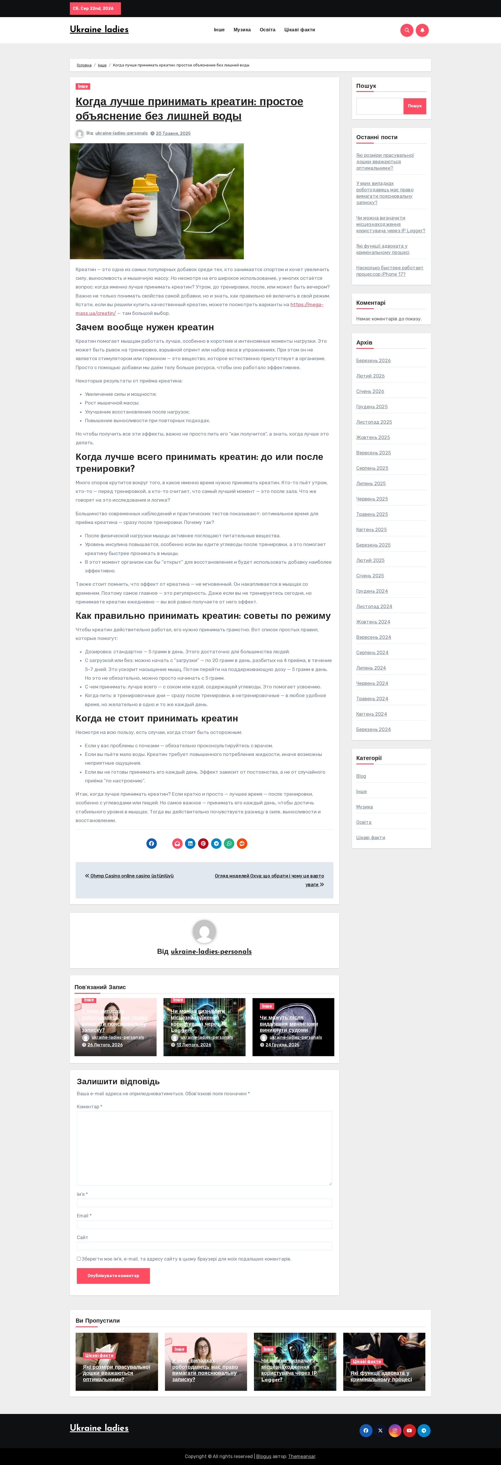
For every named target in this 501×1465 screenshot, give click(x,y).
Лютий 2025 (370, 560)
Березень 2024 (373, 729)
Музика (242, 30)
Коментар (89, 1106)
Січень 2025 (370, 576)
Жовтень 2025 (373, 437)
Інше (219, 30)
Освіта (268, 30)
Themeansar (301, 1456)
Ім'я (82, 1194)
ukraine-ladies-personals (121, 133)
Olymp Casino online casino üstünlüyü (132, 876)
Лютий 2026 (370, 376)
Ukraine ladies (99, 30)
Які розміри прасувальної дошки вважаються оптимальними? (385, 162)
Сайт (82, 1237)
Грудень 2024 (372, 591)
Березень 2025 (373, 545)
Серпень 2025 (372, 468)
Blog (361, 776)
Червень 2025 (372, 499)
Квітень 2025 (371, 529)
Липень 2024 (371, 668)
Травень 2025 (372, 514)
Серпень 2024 (372, 652)
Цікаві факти (299, 30)
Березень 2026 (373, 360)
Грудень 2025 (372, 406)
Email (84, 1216)
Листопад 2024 (374, 606)
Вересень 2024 (373, 637)
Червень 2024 (372, 683)
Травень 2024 (372, 698)
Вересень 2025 (373, 453)
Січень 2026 (370, 391)
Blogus (263, 1456)
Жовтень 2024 (373, 622)
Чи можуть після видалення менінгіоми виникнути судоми (289, 1024)
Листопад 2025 (374, 422)
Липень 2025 (371, 483)
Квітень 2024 (371, 714)
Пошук (366, 86)
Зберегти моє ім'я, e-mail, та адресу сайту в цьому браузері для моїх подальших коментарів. (186, 1259)
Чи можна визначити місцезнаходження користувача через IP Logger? (391, 224)
